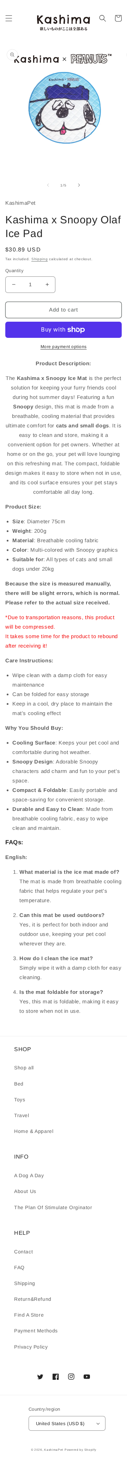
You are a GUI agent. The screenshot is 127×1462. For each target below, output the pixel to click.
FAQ (19, 1267)
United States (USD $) (60, 1423)
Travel (21, 1115)
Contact (23, 1251)
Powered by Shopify (80, 1449)
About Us (25, 1191)
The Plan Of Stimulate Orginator (53, 1207)
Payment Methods (36, 1330)
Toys (19, 1099)
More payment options (64, 346)
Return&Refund (33, 1299)
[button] (9, 18)
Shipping (39, 259)
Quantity (14, 270)
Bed (19, 1084)
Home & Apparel (33, 1131)
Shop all (24, 1067)
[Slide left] (48, 185)
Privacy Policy (31, 1347)
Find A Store (29, 1315)
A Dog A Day (29, 1175)
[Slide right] (79, 185)
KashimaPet (53, 1449)
